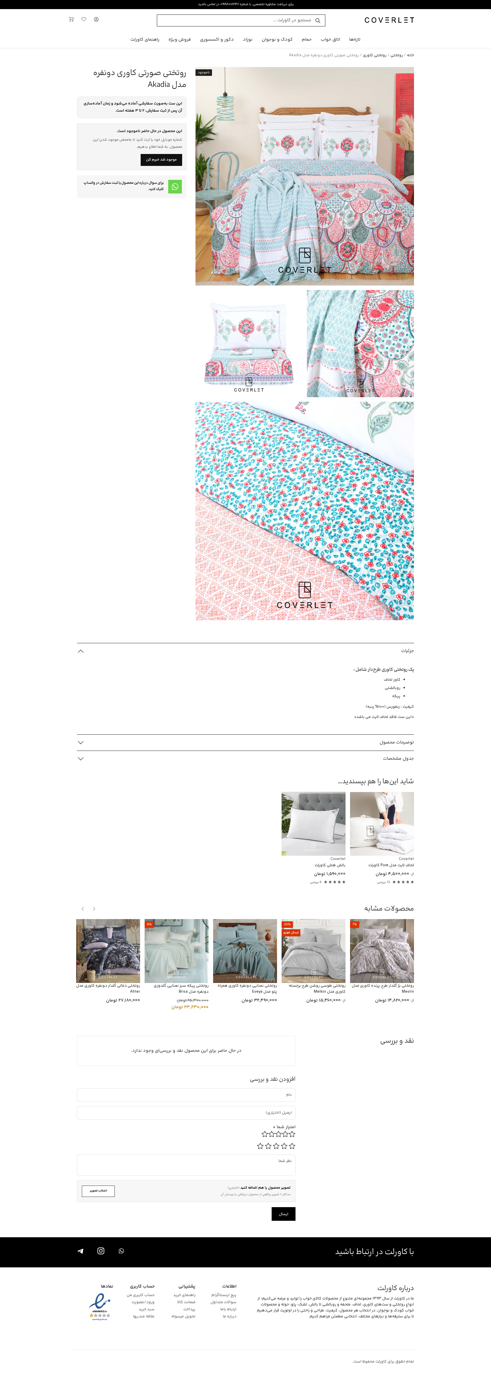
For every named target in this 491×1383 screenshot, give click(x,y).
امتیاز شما (284, 1127)
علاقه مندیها (143, 1317)
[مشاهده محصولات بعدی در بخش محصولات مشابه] (82, 909)
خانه (410, 55)
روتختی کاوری (374, 55)
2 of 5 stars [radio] (284, 1146)
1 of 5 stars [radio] (292, 1146)
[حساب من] (96, 20)
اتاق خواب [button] (330, 39)
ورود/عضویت (143, 1302)
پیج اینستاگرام (223, 1295)
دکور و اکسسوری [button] (217, 39)
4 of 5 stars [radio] (268, 1146)
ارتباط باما (228, 1310)
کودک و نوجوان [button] (277, 39)
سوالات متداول (223, 1302)
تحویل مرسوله (183, 1317)
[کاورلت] (389, 20)
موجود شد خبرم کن (161, 160)
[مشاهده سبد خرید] (71, 20)
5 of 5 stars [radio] (260, 1146)
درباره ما (229, 1317)
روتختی (396, 55)
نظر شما (288, 1156)
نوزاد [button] (248, 39)
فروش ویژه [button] (179, 39)
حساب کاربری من (140, 1295)
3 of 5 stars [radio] (276, 1146)
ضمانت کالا (186, 1302)
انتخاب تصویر (98, 1190)
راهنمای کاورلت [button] (144, 39)
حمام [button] (307, 39)
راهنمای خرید (184, 1295)
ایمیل (285, 1108)
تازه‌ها (355, 39)
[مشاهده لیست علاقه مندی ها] (84, 20)
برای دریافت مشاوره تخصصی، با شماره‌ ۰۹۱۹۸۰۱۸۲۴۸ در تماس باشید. (245, 4)
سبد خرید (146, 1310)
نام (290, 1090)
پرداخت (189, 1310)
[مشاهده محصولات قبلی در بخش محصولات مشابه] (94, 909)
